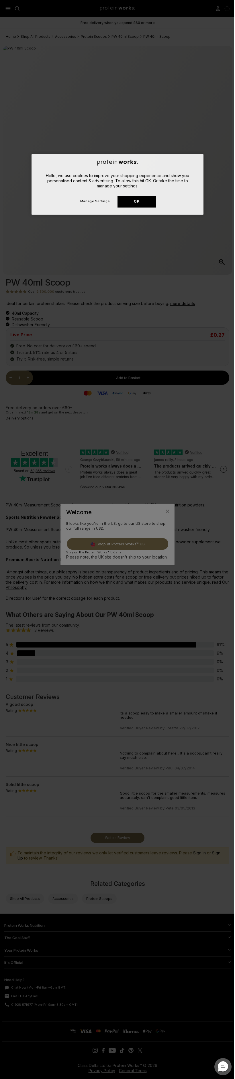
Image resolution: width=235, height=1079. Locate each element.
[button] (218, 1066)
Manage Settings (92, 201)
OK (135, 201)
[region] (115, 184)
